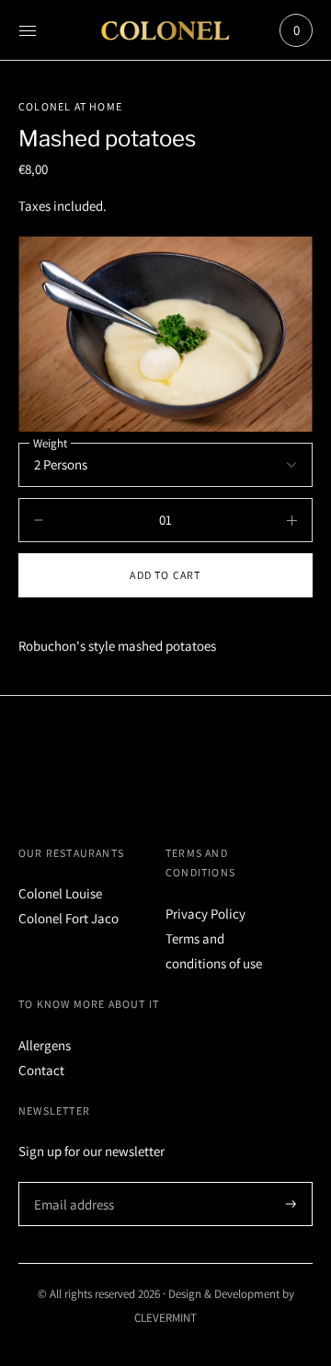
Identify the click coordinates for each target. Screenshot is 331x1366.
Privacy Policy (205, 913)
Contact (41, 1070)
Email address (71, 1182)
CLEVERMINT (165, 1317)
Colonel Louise (60, 893)
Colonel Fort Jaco (68, 918)
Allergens (44, 1045)
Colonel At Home (70, 106)
